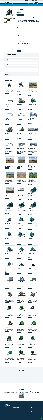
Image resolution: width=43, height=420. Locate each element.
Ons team (32, 0)
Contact (23, 411)
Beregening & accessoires (30, 89)
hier (5, 392)
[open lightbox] (9, 13)
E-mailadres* (6, 59)
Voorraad (27, 0)
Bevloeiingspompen (7, 149)
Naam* (6, 56)
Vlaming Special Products (16, 407)
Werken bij (37, 0)
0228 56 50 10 (26, 392)
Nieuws (35, 0)
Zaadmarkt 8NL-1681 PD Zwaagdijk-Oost (34, 412)
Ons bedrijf (30, 0)
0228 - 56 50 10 (34, 407)
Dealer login (24, 0)
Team (22, 407)
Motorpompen (18, 284)
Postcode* (6, 64)
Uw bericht (6, 67)
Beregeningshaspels (19, 10)
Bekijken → (7, 93)
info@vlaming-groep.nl (36, 392)
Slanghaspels (18, 149)
